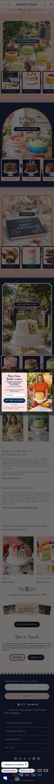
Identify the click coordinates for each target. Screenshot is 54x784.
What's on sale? (27, 771)
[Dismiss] (26, 764)
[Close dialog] (51, 374)
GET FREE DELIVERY (14, 400)
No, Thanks (14, 404)
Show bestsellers (9, 771)
